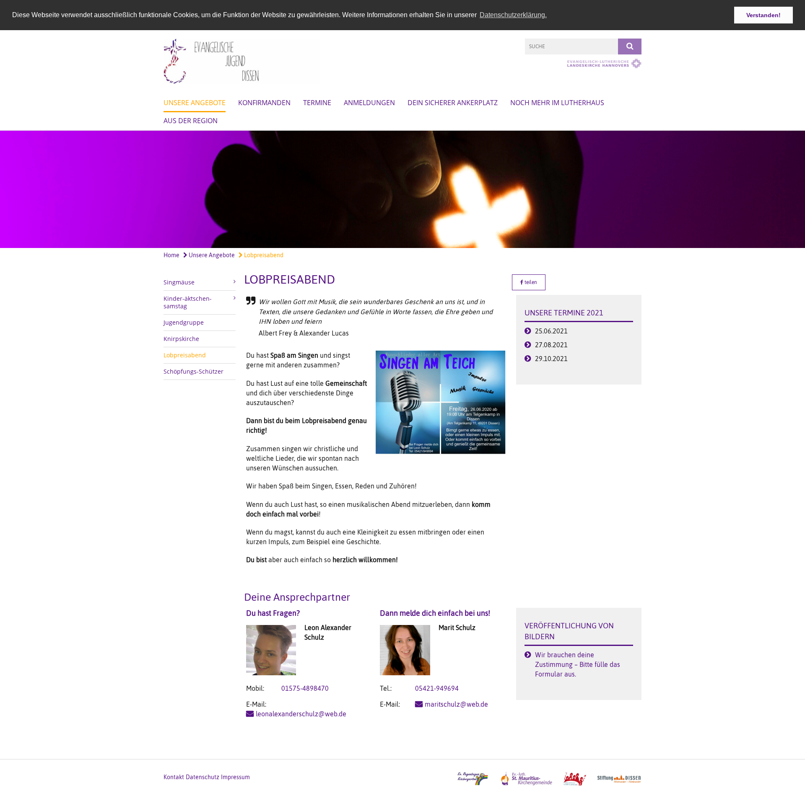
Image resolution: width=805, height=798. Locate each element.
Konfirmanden (264, 102)
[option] (402, 189)
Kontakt (174, 777)
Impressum (235, 777)
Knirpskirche (181, 339)
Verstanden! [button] (763, 15)
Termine (317, 102)
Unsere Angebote (195, 102)
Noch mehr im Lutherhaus (557, 102)
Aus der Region (191, 120)
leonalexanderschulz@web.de (301, 714)
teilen (530, 282)
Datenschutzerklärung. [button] (513, 14)
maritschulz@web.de (456, 704)
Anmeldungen (369, 102)
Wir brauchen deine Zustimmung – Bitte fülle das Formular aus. (577, 664)
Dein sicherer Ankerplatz (453, 102)
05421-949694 (437, 688)
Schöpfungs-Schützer (193, 371)
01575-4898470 (305, 688)
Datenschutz (202, 777)
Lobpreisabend (263, 255)
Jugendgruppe (184, 322)
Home (171, 255)
